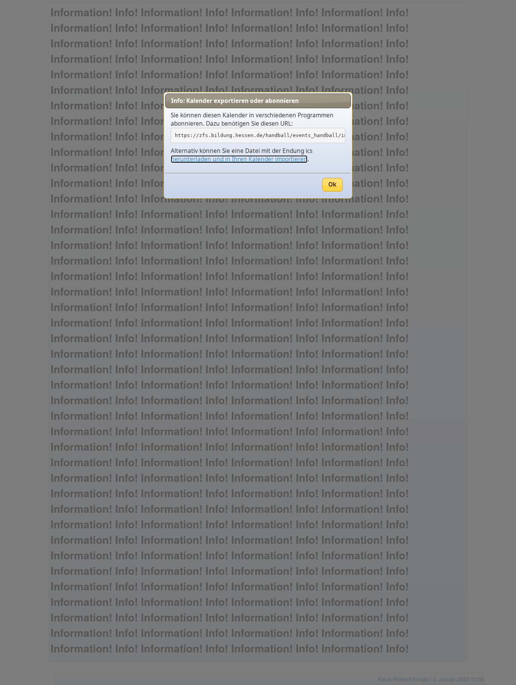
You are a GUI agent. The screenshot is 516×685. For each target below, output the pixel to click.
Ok (332, 184)
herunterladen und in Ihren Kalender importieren (239, 159)
